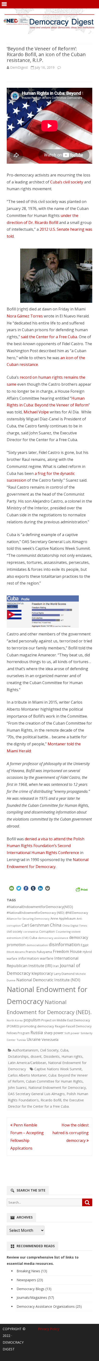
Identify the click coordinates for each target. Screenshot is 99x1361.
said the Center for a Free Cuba (49, 336)
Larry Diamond (64, 973)
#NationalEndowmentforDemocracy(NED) (40, 906)
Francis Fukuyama (39, 952)
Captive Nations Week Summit (58, 1069)
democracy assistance (53, 938)
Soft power (72, 1033)
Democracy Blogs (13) (34, 1289)
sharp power (53, 1033)
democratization (37, 945)
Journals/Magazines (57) (35, 1297)
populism (32, 1020)
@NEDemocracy (76, 913)
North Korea (15, 1020)
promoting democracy (37, 1026)
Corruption (47, 932)
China (56, 925)
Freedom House (67, 951)
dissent (36, 1056)
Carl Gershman (35, 925)
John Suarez (17, 1087)
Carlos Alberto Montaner (27, 1075)
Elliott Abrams (16, 952)
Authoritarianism (25, 1050)
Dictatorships (18, 1056)
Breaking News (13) (32, 1271)
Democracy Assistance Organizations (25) (49, 1306)
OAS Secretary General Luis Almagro (36, 1093)
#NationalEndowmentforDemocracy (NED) (35, 913)
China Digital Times (74, 925)
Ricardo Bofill (51, 1100)
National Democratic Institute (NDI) (48, 980)
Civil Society (49, 1050)
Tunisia (21, 1040)
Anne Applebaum (63, 918)
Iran (56, 966)
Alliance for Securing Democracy (28, 918)
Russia (37, 1032)
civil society (14, 932)
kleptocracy (42, 973)
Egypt (84, 945)
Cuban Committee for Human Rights (54, 1081)
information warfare (35, 958)
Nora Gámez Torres (25, 316)
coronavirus (30, 931)
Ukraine (34, 1039)
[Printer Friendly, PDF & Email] (81, 889)
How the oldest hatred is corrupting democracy (70, 1132)
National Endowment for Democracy (57, 1087)
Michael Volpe (36, 412)
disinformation (64, 944)
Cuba (33, 938)
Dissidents (51, 1056)
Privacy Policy (48, 1329)
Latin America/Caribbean (27, 1062)
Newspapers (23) (30, 1280)
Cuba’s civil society (66, 182)
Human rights (72, 1056)
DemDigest (19, 67)
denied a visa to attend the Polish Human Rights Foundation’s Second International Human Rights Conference (45, 846)
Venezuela (50, 1039)
